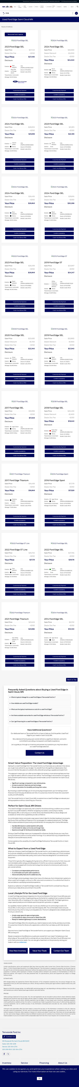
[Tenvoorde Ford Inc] (7, 7)
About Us (62, 1063)
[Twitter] (8, 1054)
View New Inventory (17, 951)
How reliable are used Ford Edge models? (24, 703)
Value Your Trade (39, 951)
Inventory (6, 1063)
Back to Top (71, 680)
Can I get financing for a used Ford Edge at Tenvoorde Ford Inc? (32, 721)
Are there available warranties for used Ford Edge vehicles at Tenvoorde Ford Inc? (37, 715)
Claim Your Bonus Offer (19, 99)
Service (24, 1063)
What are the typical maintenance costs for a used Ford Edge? (31, 709)
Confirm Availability (19, 94)
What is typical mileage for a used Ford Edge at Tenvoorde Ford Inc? (33, 697)
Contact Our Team (61, 951)
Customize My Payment (19, 90)
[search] (77, 7)
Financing (44, 1063)
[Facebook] (4, 1054)
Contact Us (39, 753)
